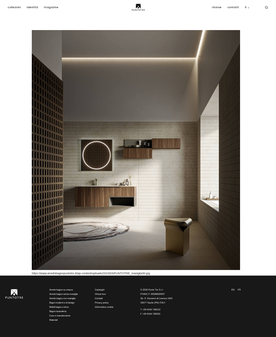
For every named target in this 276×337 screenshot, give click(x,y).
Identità (32, 7)
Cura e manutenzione (59, 315)
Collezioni (14, 7)
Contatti (233, 7)
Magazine (51, 7)
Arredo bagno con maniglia (62, 298)
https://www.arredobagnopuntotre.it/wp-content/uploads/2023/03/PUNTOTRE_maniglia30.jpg (91, 273)
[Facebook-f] (97, 317)
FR (239, 289)
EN (232, 289)
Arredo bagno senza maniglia (63, 294)
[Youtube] (114, 317)
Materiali (53, 320)
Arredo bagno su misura (61, 289)
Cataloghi (99, 289)
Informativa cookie (104, 307)
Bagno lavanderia (57, 311)
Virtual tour (100, 294)
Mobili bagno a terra (59, 307)
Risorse (217, 7)
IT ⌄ (247, 7)
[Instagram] (102, 317)
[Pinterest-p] (108, 317)
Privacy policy (102, 302)
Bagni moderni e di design (62, 302)
